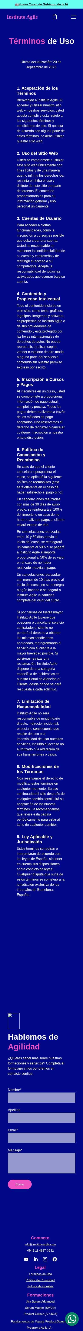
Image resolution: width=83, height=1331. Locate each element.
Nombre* (14, 1090)
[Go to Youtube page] (28, 1259)
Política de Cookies (40, 1286)
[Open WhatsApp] (72, 1319)
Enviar (20, 1184)
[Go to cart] (54, 17)
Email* (13, 1130)
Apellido (14, 1110)
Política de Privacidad (40, 1280)
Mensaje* (15, 1150)
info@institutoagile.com (40, 1244)
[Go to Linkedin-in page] (38, 1259)
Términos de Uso (40, 1274)
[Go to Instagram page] (47, 1259)
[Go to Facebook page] (55, 1259)
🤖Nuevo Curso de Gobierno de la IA (41, 4)
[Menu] (73, 17)
